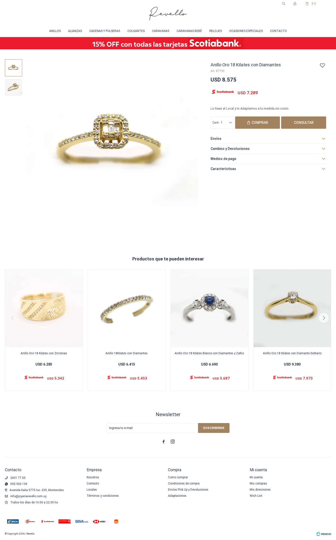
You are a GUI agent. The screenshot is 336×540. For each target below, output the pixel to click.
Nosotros (93, 477)
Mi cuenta (256, 477)
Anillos (55, 31)
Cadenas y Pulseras (104, 31)
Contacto (278, 31)
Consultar (304, 123)
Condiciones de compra (183, 483)
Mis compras (258, 483)
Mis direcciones (260, 489)
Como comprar (178, 477)
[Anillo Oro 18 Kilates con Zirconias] (44, 308)
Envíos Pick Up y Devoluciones (188, 489)
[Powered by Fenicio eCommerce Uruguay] (323, 534)
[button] (284, 3)
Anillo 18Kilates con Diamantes (127, 353)
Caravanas (160, 31)
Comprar (260, 123)
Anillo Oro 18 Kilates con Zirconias (44, 353)
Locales (92, 489)
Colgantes (136, 31)
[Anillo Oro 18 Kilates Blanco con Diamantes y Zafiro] (209, 308)
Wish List (256, 495)
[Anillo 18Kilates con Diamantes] (127, 308)
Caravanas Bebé (189, 31)
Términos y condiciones (103, 495)
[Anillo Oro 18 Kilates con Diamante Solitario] (292, 308)
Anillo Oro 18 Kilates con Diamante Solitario (292, 353)
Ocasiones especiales (246, 31)
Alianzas (75, 31)
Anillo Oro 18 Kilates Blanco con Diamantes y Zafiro (209, 353)
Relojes (215, 31)
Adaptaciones (177, 495)
